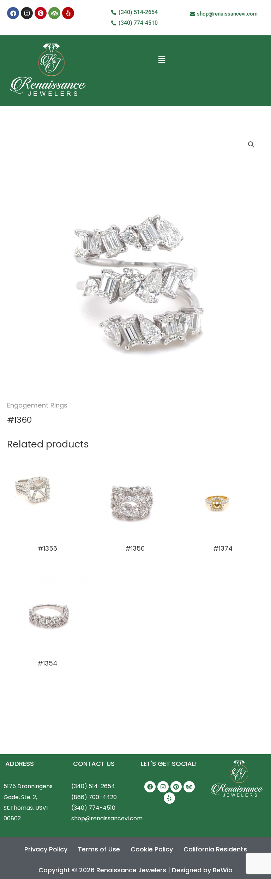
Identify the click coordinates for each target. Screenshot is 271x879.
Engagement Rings (37, 405)
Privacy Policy (45, 849)
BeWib (223, 870)
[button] (162, 59)
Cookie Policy (152, 849)
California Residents (215, 849)
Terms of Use (99, 849)
